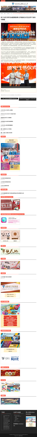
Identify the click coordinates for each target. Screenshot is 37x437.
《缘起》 (10, 316)
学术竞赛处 (16, 418)
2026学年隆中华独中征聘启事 (6, 276)
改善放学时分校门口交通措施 (6, 117)
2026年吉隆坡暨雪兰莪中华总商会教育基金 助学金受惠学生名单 (12, 193)
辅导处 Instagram (17, 421)
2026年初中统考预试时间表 (6, 181)
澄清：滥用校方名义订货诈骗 (6, 129)
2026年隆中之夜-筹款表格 (10, 320)
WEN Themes (21, 435)
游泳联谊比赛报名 (10, 323)
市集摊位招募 (10, 322)
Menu (19, 11)
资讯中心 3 (7, 21)
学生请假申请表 (5, 422)
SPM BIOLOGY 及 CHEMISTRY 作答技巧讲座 (8, 113)
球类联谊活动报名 (10, 325)
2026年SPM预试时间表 (5, 185)
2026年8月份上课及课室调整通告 (7, 125)
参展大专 (10, 351)
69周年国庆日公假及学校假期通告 (7, 121)
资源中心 (16, 419)
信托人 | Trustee (10, 296)
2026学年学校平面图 (6, 421)
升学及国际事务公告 (10, 349)
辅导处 (16, 417)
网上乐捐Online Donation (31, 425)
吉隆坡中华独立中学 (18, 416)
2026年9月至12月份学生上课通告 (7, 110)
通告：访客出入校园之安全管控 (6, 132)
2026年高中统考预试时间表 (6, 178)
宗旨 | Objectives (10, 294)
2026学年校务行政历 (6, 420)
